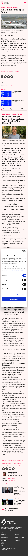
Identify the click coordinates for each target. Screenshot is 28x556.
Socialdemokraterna (10, 462)
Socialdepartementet (7, 463)
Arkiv (16, 536)
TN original (4, 465)
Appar (16, 532)
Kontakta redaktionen (19, 537)
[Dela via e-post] (11, 76)
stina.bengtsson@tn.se (16, 475)
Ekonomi (3, 536)
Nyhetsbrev (17, 534)
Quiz (2, 545)
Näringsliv (3, 534)
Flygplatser (9, 71)
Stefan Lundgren (12, 465)
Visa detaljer (20, 294)
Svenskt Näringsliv (17, 463)
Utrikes (2, 542)
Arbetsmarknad (13, 460)
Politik (3, 462)
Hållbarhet (3, 540)
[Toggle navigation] (25, 2)
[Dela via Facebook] (2, 76)
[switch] (24, 280)
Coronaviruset (16, 71)
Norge (22, 465)
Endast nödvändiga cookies (14, 304)
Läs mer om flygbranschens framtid (13, 109)
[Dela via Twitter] (5, 76)
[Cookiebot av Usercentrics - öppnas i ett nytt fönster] (20, 251)
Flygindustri (3, 71)
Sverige (18, 465)
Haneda (17, 73)
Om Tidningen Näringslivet (20, 542)
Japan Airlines (11, 73)
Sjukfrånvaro (5, 460)
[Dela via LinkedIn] (8, 76)
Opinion (3, 539)
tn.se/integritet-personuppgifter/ (14, 270)
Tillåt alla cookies (14, 299)
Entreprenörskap (4, 537)
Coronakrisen (4, 73)
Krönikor (3, 543)
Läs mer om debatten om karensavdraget (11, 509)
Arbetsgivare (20, 460)
